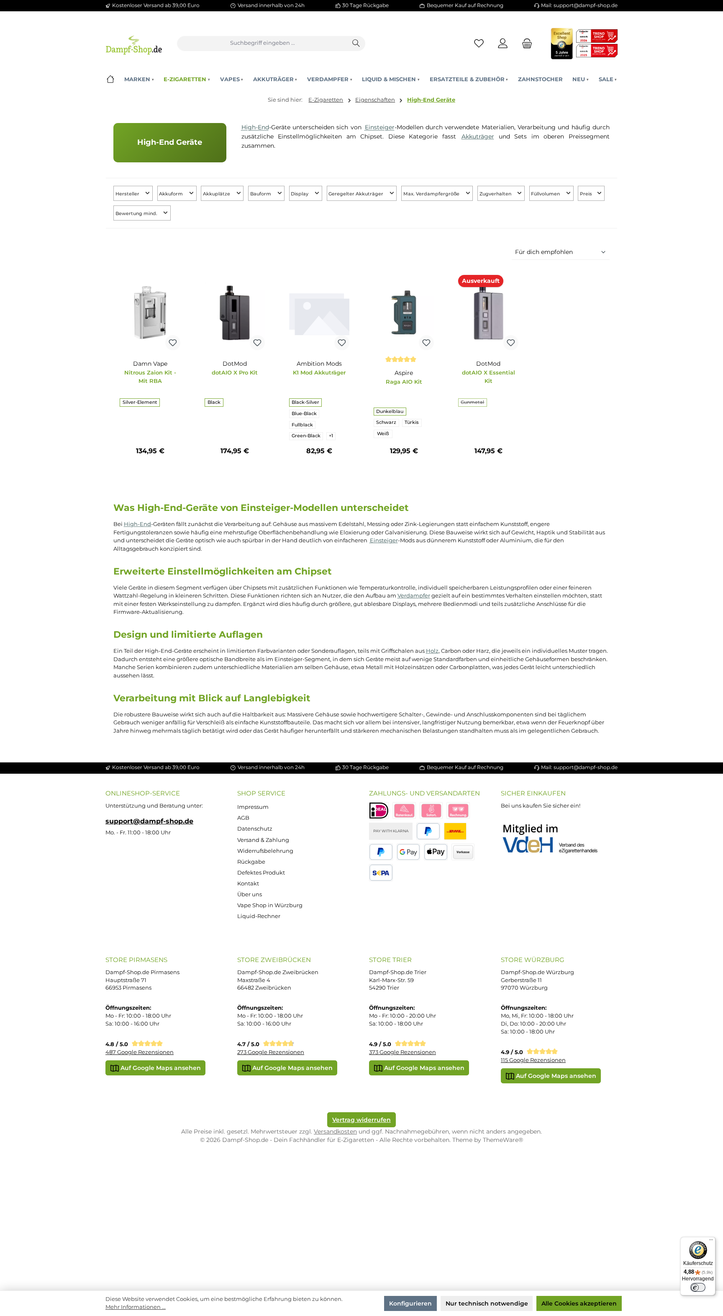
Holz (432, 650)
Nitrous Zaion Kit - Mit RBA (150, 376)
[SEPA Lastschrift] (381, 872)
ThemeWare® (503, 1139)
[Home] (110, 79)
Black (214, 402)
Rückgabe (251, 862)
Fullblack (302, 425)
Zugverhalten (496, 194)
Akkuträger (477, 136)
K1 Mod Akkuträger (319, 372)
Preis (586, 194)
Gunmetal (474, 403)
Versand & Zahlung (263, 840)
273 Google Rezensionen (270, 1052)
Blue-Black (304, 413)
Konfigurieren (410, 1303)
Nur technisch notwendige (487, 1303)
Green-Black (306, 436)
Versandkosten (335, 1131)
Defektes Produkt (261, 873)
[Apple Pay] (436, 852)
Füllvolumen (546, 194)
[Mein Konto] (503, 43)
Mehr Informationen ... (135, 1307)
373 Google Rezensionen (402, 1052)
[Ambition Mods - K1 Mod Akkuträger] (319, 312)
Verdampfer (413, 595)
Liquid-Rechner (258, 916)
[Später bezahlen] (381, 852)
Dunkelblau (389, 411)
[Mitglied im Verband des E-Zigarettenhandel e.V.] (555, 839)
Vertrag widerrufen (361, 1120)
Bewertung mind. (137, 213)
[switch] (697, 1287)
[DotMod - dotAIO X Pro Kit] (235, 312)
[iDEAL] (379, 810)
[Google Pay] (408, 852)
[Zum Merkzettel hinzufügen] (172, 342)
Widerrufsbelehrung (265, 851)
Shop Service (261, 793)
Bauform (261, 194)
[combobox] (262, 43)
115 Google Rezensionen (533, 1060)
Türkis (412, 422)
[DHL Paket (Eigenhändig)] (455, 831)
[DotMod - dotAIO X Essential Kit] (488, 312)
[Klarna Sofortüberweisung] (431, 810)
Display (300, 194)
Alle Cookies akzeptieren (579, 1303)
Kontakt (248, 883)
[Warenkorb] (525, 43)
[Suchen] (356, 43)
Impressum (253, 807)
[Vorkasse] (463, 852)
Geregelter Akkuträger (356, 194)
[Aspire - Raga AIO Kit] (404, 312)
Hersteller (128, 194)
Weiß (383, 433)
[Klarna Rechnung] (458, 810)
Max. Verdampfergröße (432, 194)
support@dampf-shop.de (149, 821)
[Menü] (710, 1241)
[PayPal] (428, 831)
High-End (255, 127)
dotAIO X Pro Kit (235, 372)
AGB (243, 818)
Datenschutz (254, 829)
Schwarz (386, 422)
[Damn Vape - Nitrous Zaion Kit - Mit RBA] (150, 312)
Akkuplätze (217, 194)
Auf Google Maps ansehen (160, 1068)
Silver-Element (140, 402)
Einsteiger (380, 127)
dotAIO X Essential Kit (488, 376)
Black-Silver (305, 402)
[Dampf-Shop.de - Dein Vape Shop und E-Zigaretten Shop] (133, 43)
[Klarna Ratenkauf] (404, 810)
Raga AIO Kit (404, 381)
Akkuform (171, 194)
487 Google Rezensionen (139, 1052)
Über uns (249, 894)
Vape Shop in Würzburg (270, 905)
